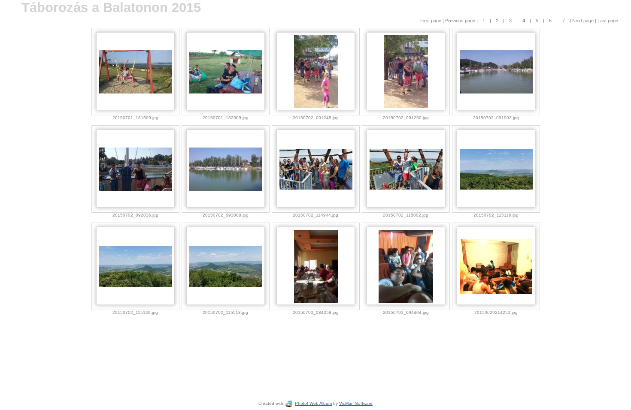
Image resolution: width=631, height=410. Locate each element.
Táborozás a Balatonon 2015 (111, 7)
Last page (607, 20)
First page (431, 20)
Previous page (460, 20)
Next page (583, 20)
